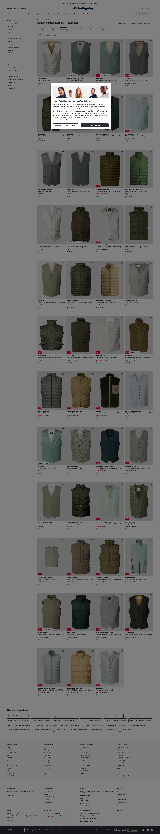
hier (69, 117)
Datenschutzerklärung (66, 120)
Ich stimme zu (94, 125)
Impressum (76, 120)
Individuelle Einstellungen (65, 125)
